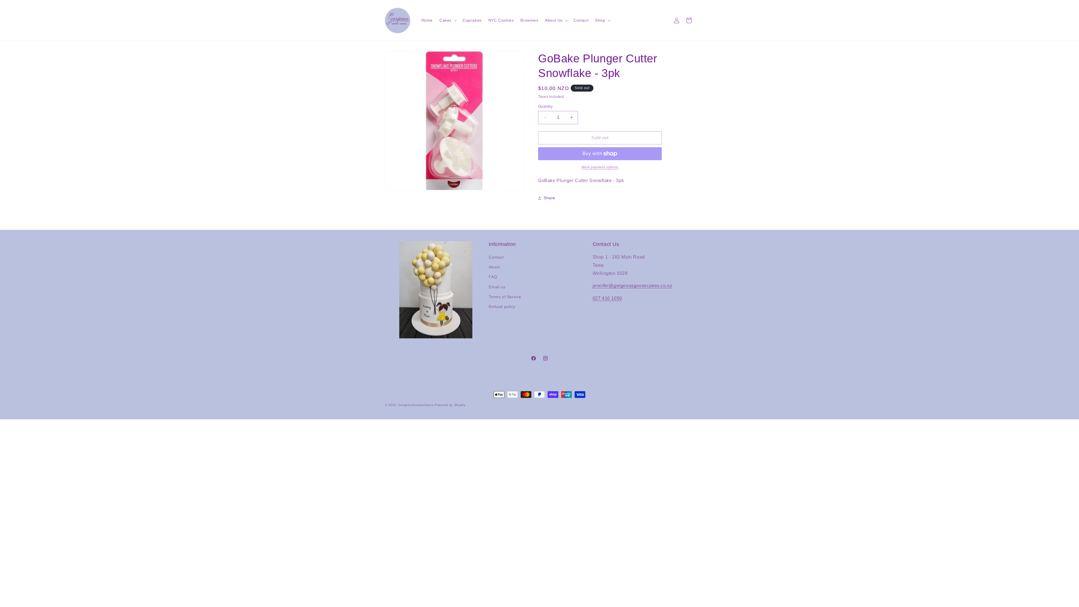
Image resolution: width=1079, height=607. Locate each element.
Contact (496, 257)
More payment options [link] (600, 167)
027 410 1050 (607, 298)
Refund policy (502, 306)
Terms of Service (505, 297)
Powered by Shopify (450, 405)
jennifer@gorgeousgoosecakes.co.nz (632, 285)
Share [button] (549, 198)
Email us (497, 287)
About (494, 267)
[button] (447, 20)
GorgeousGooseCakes (416, 405)
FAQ (493, 277)
